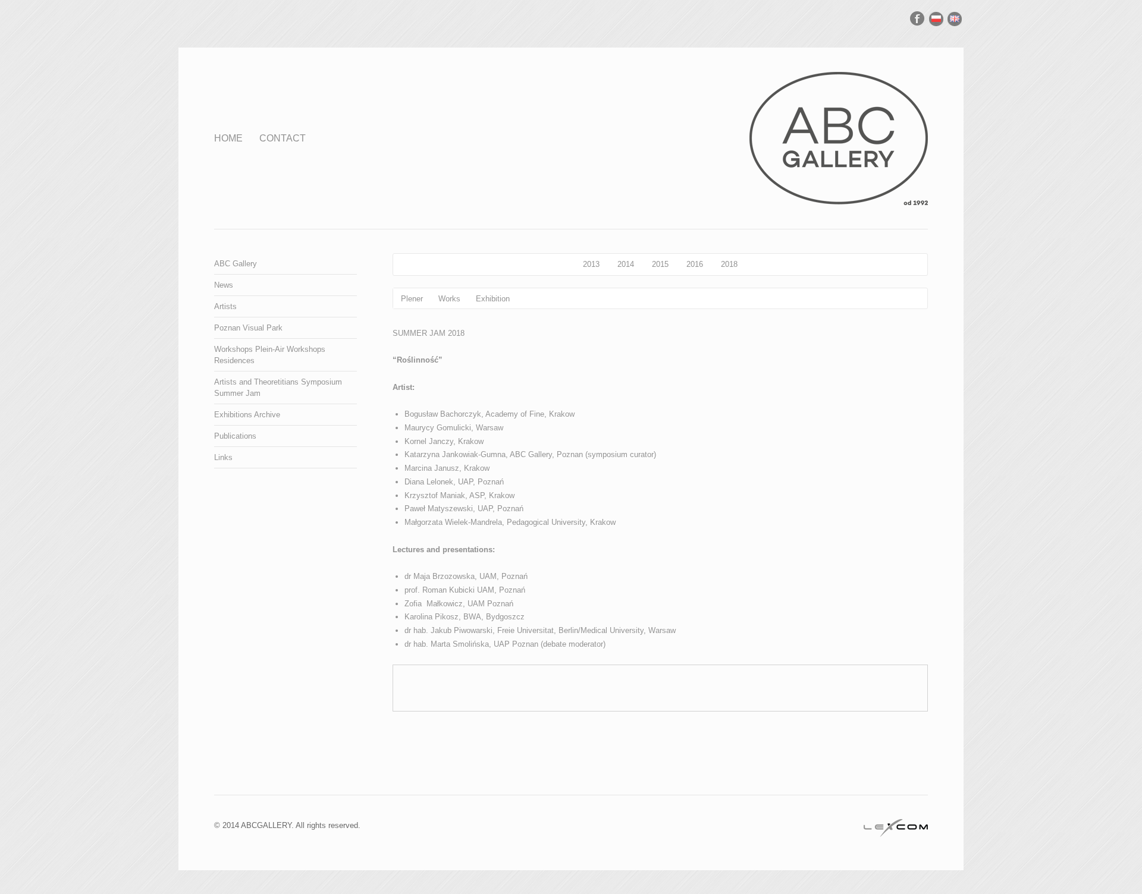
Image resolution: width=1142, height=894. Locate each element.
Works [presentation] (449, 298)
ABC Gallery (235, 263)
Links (223, 457)
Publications (235, 436)
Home (228, 138)
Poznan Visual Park (248, 327)
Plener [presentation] (412, 298)
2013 (591, 264)
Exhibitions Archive (247, 414)
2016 (694, 264)
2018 (729, 264)
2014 (625, 264)
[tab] (412, 298)
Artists (225, 306)
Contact (282, 138)
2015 (660, 264)
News (223, 285)
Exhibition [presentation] (493, 298)
